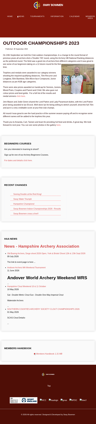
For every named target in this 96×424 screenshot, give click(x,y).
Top (49, 386)
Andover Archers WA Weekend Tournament (26, 267)
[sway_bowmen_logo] (48, 5)
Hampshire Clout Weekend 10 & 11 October (26, 286)
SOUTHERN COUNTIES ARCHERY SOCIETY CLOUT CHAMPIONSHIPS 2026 (43, 309)
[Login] (45, 32)
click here (20, 96)
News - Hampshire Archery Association (41, 246)
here (58, 125)
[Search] (48, 32)
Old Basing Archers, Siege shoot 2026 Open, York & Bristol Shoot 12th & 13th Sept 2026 (46, 253)
